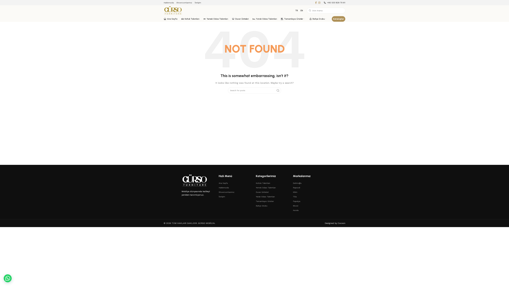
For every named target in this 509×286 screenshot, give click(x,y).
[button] (8, 278)
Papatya (296, 201)
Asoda (296, 210)
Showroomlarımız (226, 192)
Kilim (295, 192)
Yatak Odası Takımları (265, 197)
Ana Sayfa (223, 183)
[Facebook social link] (315, 3)
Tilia (295, 197)
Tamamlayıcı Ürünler (265, 201)
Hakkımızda (224, 188)
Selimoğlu (297, 183)
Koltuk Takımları (263, 183)
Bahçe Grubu (261, 206)
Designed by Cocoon (335, 223)
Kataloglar (338, 19)
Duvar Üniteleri (262, 192)
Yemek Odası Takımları (266, 188)
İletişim (222, 197)
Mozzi (295, 206)
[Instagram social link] (319, 3)
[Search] (278, 90)
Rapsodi (296, 188)
